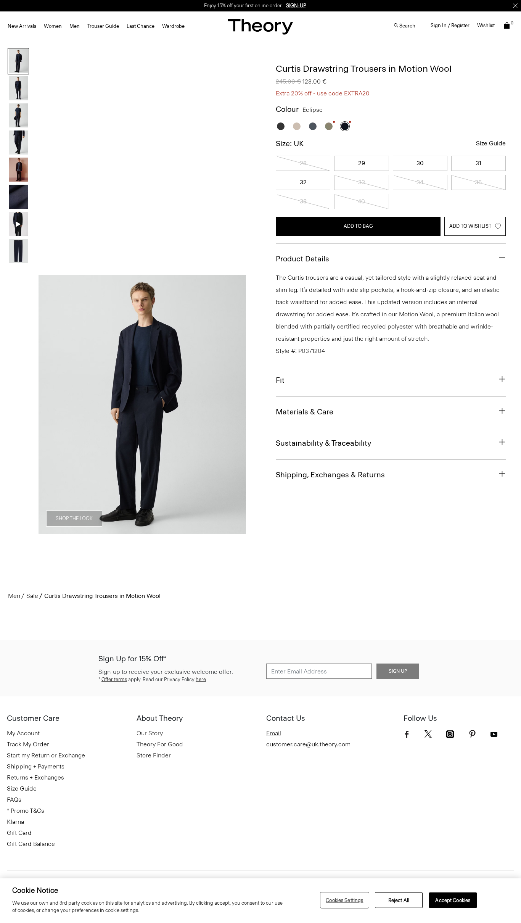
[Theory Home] (260, 26)
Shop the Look (74, 518)
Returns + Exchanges (35, 777)
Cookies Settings (344, 900)
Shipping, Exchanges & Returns (330, 474)
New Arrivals (22, 26)
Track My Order (28, 744)
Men (74, 26)
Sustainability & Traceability (323, 443)
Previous (49, 405)
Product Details (302, 258)
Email (273, 733)
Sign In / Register (450, 25)
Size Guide (491, 143)
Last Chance (140, 26)
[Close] (515, 5)
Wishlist (486, 25)
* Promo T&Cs (25, 810)
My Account (23, 733)
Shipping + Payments (35, 766)
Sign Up (398, 671)
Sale (32, 595)
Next (235, 405)
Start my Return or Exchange (46, 755)
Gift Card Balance (31, 843)
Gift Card (19, 832)
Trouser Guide (103, 26)
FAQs (14, 799)
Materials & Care (304, 411)
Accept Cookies (452, 900)
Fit (280, 380)
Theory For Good (160, 744)
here (201, 679)
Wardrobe (173, 26)
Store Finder (154, 755)
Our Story (150, 733)
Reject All (398, 900)
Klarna (15, 821)
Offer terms (114, 679)
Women (53, 26)
